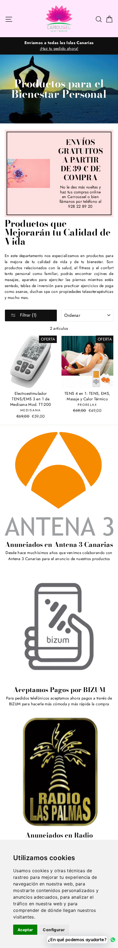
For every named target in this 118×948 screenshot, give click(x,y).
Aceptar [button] (25, 929)
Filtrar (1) (27, 315)
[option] (59, 46)
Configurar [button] (54, 929)
